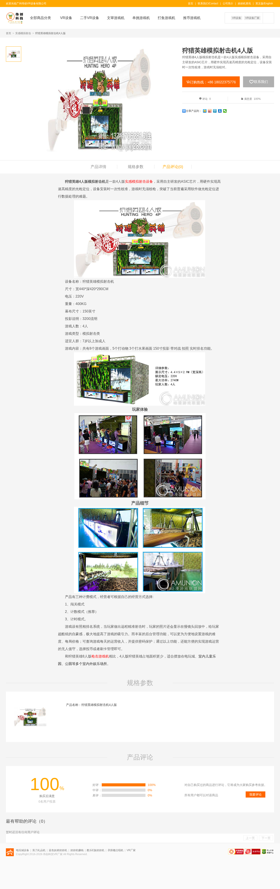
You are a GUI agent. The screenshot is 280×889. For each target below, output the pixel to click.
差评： (97, 795)
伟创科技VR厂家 (53, 854)
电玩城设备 (22, 850)
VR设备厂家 (252, 17)
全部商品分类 (40, 18)
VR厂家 (131, 850)
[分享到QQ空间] (205, 111)
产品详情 (98, 167)
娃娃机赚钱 (77, 850)
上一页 (250, 838)
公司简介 (228, 3)
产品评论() (173, 167)
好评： (97, 785)
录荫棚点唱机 (115, 850)
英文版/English (264, 3)
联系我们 (258, 81)
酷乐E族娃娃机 (95, 850)
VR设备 (236, 17)
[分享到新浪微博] (210, 111)
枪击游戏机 (100, 656)
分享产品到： (194, 110)
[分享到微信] (225, 111)
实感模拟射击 (23, 33)
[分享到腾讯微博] (215, 111)
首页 (190, 3)
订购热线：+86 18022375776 (211, 82)
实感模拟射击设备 (139, 181)
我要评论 (255, 794)
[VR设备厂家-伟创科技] (12, 18)
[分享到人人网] (220, 111)
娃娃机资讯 (244, 3)
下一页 (266, 838)
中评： (97, 790)
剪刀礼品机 (39, 850)
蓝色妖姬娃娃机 (58, 850)
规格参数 (136, 167)
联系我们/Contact (208, 3)
